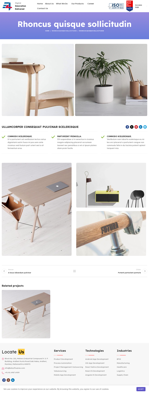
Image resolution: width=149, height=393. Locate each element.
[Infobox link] (25, 142)
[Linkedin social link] (140, 127)
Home (47, 31)
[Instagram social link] (8, 380)
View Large (47, 292)
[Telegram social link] (145, 127)
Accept (141, 389)
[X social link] (132, 127)
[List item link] (69, 359)
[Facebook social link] (127, 127)
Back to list (74, 271)
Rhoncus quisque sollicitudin (64, 31)
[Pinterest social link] (136, 127)
